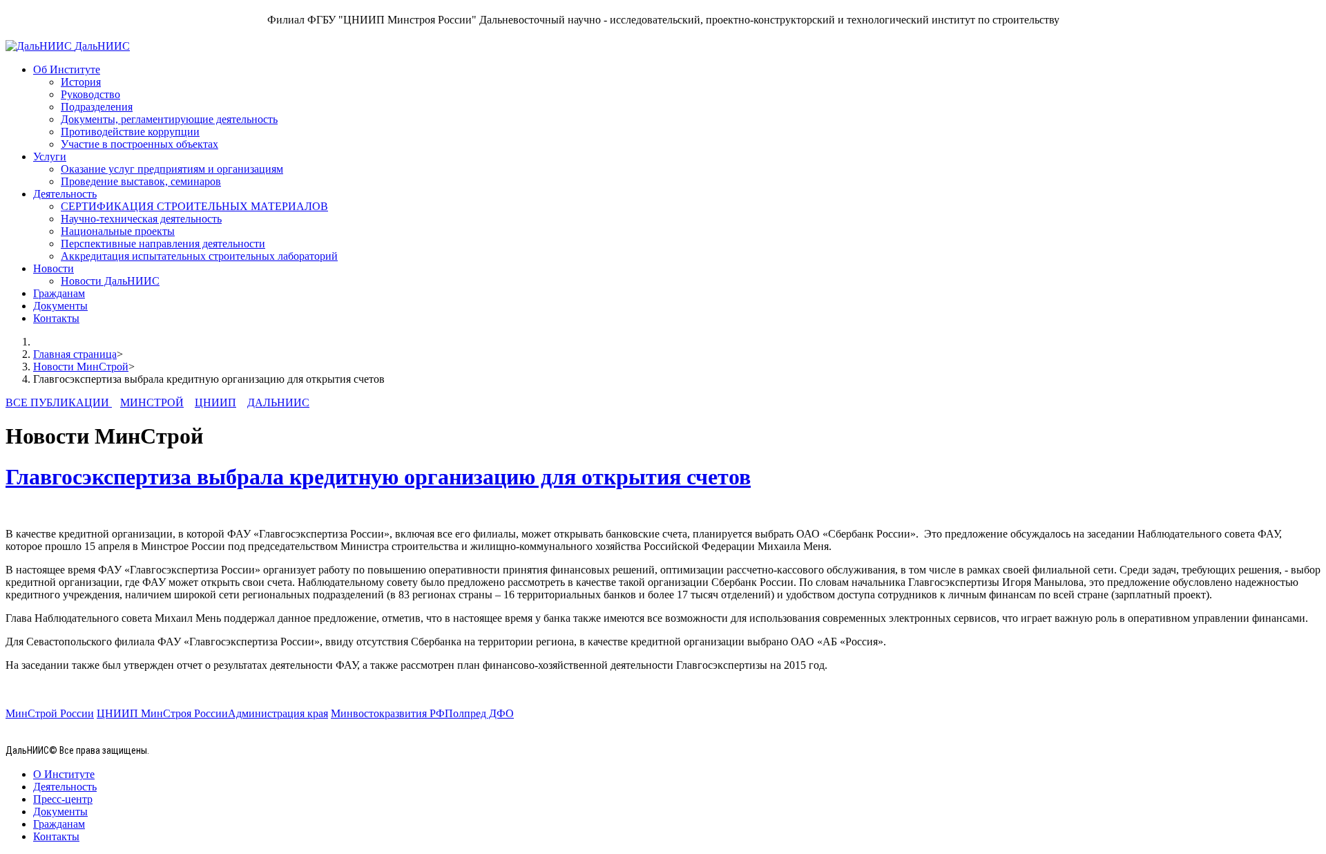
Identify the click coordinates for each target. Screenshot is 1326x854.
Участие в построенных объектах (139, 144)
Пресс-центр (63, 799)
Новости (53, 268)
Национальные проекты (118, 231)
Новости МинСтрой (80, 366)
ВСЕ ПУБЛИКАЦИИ (59, 402)
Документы (60, 306)
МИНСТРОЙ (152, 402)
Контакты (56, 318)
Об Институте (66, 69)
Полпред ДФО (479, 713)
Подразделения (97, 107)
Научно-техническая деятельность (141, 219)
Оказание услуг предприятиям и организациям (172, 169)
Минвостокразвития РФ (388, 713)
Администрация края (278, 713)
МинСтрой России (50, 713)
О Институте (64, 774)
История (81, 82)
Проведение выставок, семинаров (141, 181)
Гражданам (59, 293)
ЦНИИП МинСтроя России (162, 713)
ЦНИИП (215, 402)
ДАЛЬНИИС (278, 402)
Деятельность (65, 194)
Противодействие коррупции (130, 131)
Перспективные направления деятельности (163, 243)
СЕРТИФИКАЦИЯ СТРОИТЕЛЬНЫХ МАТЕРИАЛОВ (194, 206)
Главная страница (75, 354)
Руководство (90, 94)
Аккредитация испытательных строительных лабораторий (199, 256)
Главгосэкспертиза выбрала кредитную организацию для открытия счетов (378, 476)
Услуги (49, 156)
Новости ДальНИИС (110, 281)
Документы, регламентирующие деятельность (169, 119)
